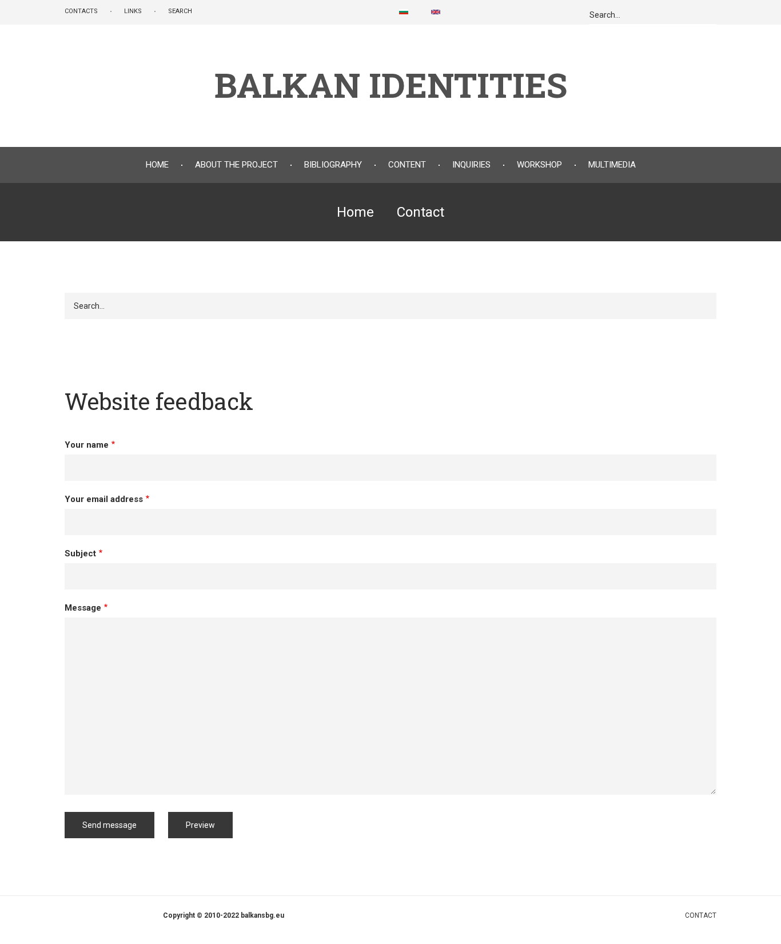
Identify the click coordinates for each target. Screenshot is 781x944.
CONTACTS (81, 11)
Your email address (104, 499)
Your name (87, 445)
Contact (700, 915)
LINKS (133, 11)
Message (83, 608)
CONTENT (407, 165)
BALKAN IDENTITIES (390, 84)
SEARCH (180, 11)
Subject (80, 553)
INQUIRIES (471, 165)
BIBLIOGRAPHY (333, 165)
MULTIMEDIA (612, 165)
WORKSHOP (539, 165)
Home (157, 165)
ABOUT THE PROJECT (236, 165)
